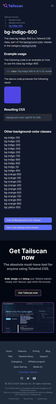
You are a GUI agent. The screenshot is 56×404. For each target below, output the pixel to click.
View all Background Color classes (23, 220)
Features (22, 351)
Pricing (36, 351)
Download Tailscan (28, 372)
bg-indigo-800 (12, 159)
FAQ (10, 356)
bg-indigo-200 (12, 141)
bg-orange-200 (12, 181)
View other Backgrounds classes (22, 227)
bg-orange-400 (12, 188)
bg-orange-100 (12, 177)
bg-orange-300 (12, 185)
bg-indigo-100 (12, 137)
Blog (48, 351)
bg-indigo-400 (12, 148)
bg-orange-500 (12, 192)
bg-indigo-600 (16, 25)
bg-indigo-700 (12, 155)
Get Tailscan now (28, 292)
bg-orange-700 (12, 196)
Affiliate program (36, 361)
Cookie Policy (42, 399)
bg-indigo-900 (12, 163)
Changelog (16, 361)
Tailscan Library (11, 17)
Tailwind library (25, 356)
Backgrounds (15, 20)
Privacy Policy (14, 399)
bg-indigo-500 (12, 152)
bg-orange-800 (12, 199)
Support (44, 356)
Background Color (17, 23)
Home (9, 351)
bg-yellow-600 (12, 207)
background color (33, 42)
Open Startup (20, 367)
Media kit (37, 367)
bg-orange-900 (12, 203)
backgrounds (29, 45)
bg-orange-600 (12, 174)
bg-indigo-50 (11, 166)
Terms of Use (28, 399)
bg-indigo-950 (12, 170)
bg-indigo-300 (12, 144)
